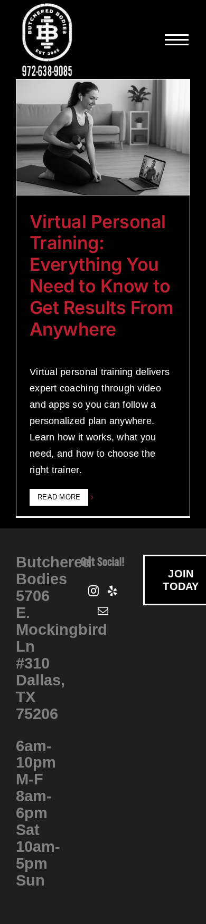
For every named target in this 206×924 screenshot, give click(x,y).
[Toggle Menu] (177, 39)
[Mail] (103, 611)
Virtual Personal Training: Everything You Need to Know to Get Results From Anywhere (102, 275)
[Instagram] (93, 591)
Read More (59, 497)
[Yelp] (112, 591)
